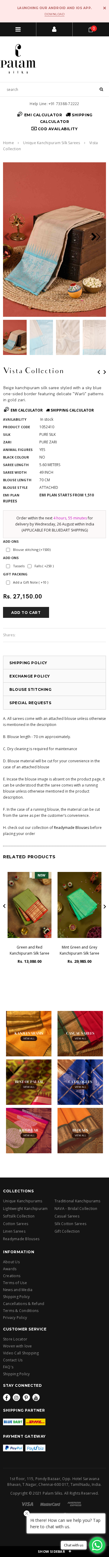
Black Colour (16, 457)
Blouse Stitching (30, 689)
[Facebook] (6, 1397)
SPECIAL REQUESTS (30, 703)
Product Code (16, 427)
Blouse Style (15, 487)
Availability (14, 419)
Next (105, 372)
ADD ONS (11, 541)
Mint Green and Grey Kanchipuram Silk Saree (79, 950)
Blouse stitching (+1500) (32, 549)
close (104, 8)
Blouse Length (17, 480)
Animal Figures (18, 449)
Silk (6, 434)
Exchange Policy (29, 676)
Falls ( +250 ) (44, 566)
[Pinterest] (26, 1397)
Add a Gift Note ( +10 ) (30, 582)
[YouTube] (36, 1397)
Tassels (19, 566)
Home (8, 142)
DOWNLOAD (54, 14)
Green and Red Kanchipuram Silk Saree (29, 950)
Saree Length (16, 464)
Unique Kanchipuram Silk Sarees (51, 142)
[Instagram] (16, 1397)
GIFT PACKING (15, 574)
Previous (98, 372)
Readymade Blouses (71, 827)
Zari (7, 442)
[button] (98, 236)
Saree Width (15, 472)
